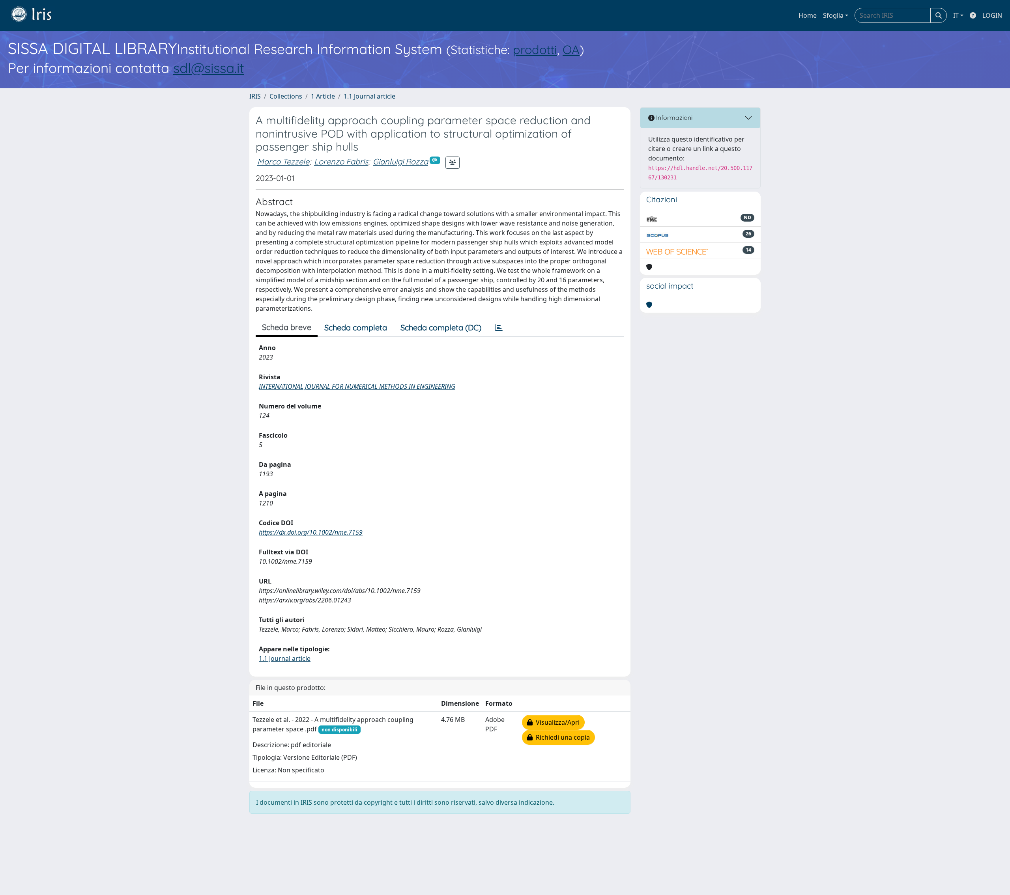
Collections (285, 96)
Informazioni (673, 117)
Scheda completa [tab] (355, 327)
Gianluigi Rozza (400, 161)
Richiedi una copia (561, 737)
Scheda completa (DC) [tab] (440, 327)
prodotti (535, 49)
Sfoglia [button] (833, 15)
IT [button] (956, 15)
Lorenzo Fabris (341, 161)
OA (571, 49)
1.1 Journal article (369, 96)
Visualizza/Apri (556, 722)
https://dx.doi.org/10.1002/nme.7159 (311, 532)
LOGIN (992, 15)
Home (808, 15)
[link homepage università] (37, 15)
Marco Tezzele (283, 161)
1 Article (323, 96)
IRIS (255, 96)
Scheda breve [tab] (286, 327)
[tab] (498, 327)
